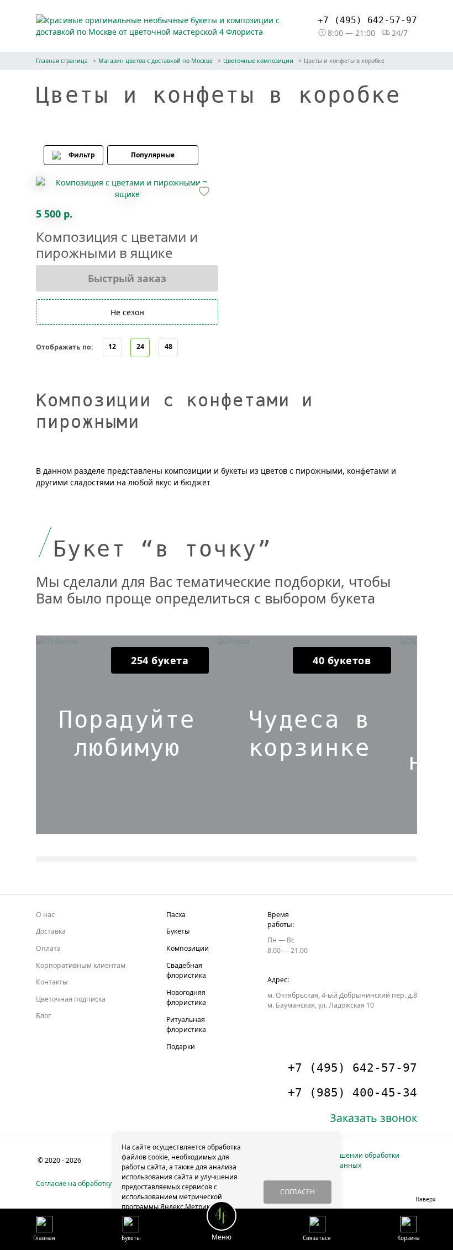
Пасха (176, 914)
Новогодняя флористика (186, 997)
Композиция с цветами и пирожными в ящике (117, 245)
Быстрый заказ (127, 278)
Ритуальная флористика (186, 1024)
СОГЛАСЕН (297, 1191)
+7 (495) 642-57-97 (367, 20)
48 (168, 346)
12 (112, 346)
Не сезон (127, 312)
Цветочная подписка (71, 999)
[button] (221, 1220)
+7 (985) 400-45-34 (352, 1092)
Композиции (187, 948)
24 (140, 346)
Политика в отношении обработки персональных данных (342, 1160)
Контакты (52, 982)
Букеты (178, 931)
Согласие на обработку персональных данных (112, 1183)
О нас (45, 914)
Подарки (180, 1046)
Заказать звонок (373, 1117)
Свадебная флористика (186, 970)
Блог (43, 1015)
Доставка (51, 931)
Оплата (48, 948)
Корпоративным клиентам (80, 965)
